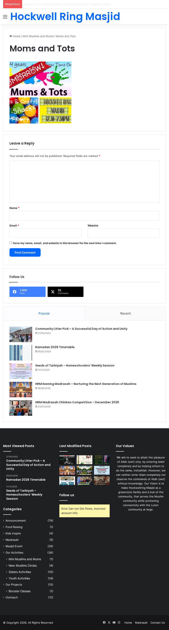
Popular (44, 313)
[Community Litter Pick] (102, 470)
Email (14, 225)
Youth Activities (19, 578)
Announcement (16, 520)
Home (16, 36)
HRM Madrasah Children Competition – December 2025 (77, 402)
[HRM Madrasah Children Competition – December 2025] (20, 408)
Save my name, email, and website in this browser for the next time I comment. (65, 243)
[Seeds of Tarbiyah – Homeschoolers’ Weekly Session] (20, 371)
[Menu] (5, 18)
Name (14, 208)
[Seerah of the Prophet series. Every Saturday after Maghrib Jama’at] (84, 459)
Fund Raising (14, 527)
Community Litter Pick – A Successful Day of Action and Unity (81, 329)
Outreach (12, 597)
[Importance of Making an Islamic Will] (102, 459)
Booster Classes (20, 591)
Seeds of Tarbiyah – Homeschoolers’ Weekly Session (74, 365)
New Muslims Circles (23, 565)
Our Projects (14, 584)
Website (93, 225)
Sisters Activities (20, 572)
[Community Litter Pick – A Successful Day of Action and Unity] (20, 334)
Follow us (66, 495)
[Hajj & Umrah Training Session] (67, 480)
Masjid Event (14, 546)
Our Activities (14, 552)
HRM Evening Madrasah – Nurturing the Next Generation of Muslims (85, 384)
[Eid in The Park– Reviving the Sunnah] (84, 470)
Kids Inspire (13, 533)
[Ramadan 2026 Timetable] (20, 353)
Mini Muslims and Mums (38, 36)
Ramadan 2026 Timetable (55, 347)
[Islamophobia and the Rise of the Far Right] (67, 459)
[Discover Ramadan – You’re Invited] (102, 480)
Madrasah (12, 539)
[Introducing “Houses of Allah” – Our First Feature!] (84, 480)
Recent (125, 313)
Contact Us (157, 622)
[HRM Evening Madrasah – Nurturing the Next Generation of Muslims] (20, 389)
